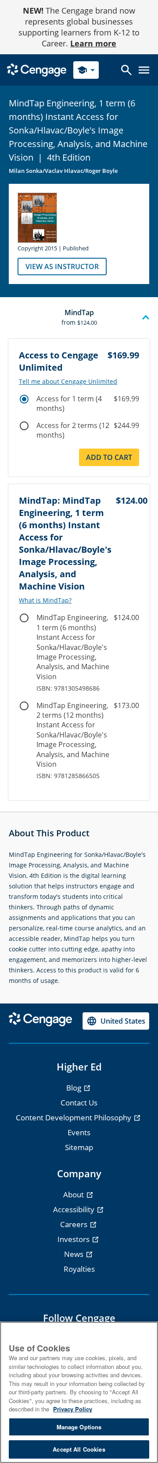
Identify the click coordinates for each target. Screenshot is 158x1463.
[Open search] (126, 70)
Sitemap (79, 1147)
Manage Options (79, 1427)
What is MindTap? (45, 600)
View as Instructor (62, 266)
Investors (74, 1239)
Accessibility (74, 1209)
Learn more (93, 43)
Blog (74, 1088)
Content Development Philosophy (74, 1117)
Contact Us (79, 1103)
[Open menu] (144, 70)
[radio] (24, 399)
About (74, 1194)
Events (79, 1132)
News (74, 1254)
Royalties (79, 1269)
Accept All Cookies (79, 1449)
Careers (74, 1224)
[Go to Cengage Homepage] (36, 69)
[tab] (79, 317)
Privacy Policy (72, 1409)
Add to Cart (109, 457)
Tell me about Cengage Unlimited (68, 381)
